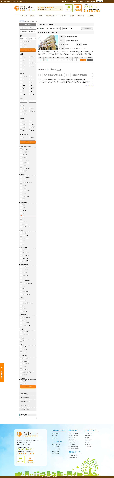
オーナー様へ (63, 15)
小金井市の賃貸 (56, 449)
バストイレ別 (72, 437)
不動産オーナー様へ (73, 455)
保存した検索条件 (91, 1)
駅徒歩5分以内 (72, 440)
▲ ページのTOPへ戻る (89, 85)
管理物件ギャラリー (51, 15)
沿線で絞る (32, 28)
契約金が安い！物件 (73, 446)
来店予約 (100, 1)
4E (40, 60)
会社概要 (72, 15)
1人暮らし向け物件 (73, 433)
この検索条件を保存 (87, 28)
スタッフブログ (89, 435)
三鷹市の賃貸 (55, 453)
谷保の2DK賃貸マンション (47, 32)
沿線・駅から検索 (25, 401)
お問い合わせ (69, 9)
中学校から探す (32, 31)
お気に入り (40, 15)
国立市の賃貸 (55, 451)
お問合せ (87, 442)
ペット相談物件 (72, 444)
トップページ (23, 15)
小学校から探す (23, 31)
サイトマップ (88, 440)
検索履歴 (81, 1)
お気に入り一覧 (25, 409)
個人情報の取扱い (89, 444)
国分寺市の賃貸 (56, 444)
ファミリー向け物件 (73, 435)
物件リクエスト (25, 405)
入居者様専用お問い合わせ (78, 10)
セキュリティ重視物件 (74, 448)
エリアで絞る (24, 28)
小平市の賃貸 (55, 446)
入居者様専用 (90, 15)
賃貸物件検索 (24, 393)
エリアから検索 (25, 397)
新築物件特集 (72, 442)
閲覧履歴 (54, 435)
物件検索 (32, 15)
